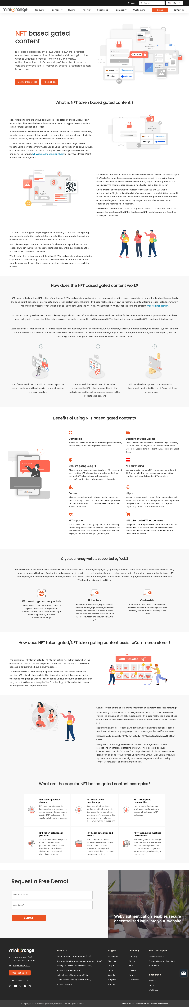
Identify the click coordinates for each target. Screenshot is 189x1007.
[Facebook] (26, 985)
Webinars (153, 990)
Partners (132, 975)
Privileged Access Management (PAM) (74, 966)
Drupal (111, 970)
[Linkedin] (11, 985)
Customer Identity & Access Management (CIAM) (79, 961)
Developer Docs (156, 956)
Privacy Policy (127, 1004)
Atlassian (112, 961)
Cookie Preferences (159, 1004)
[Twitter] (21, 985)
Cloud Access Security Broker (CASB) (74, 979)
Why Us (132, 961)
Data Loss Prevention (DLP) (69, 970)
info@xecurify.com (21, 965)
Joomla (111, 975)
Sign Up (160, 10)
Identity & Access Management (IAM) (74, 956)
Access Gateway (64, 984)
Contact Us (179, 10)
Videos (152, 980)
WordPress (113, 956)
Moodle (111, 984)
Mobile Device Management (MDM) (73, 975)
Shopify (111, 966)
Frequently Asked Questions (162, 961)
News (131, 966)
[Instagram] (31, 985)
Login (134, 3)
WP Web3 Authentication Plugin (48, 153)
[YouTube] (16, 985)
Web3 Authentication (157, 305)
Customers (134, 979)
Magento (112, 979)
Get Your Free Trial (27, 82)
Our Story (133, 956)
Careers (132, 970)
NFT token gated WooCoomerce (144, 520)
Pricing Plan (50, 82)
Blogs (151, 985)
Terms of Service (142, 1004)
